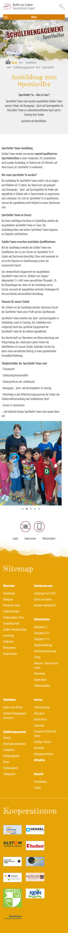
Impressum (30, 538)
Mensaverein (9, 647)
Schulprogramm (43, 585)
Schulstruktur (42, 619)
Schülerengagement (8, 732)
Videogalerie (9, 774)
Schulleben (9, 699)
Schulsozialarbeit (11, 611)
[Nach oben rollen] (60, 925)
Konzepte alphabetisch (45, 605)
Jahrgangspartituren (43, 754)
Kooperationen (10, 653)
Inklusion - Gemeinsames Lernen (46, 665)
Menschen (9, 585)
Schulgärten (9, 750)
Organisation (40, 679)
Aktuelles (39, 760)
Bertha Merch (40, 719)
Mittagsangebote (11, 756)
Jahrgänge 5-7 (41, 627)
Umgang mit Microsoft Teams (45, 733)
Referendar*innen (11, 605)
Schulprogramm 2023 (45, 593)
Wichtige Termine (42, 742)
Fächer (37, 657)
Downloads (39, 748)
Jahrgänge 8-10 (41, 633)
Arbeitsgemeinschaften (14, 744)
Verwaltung (8, 635)
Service (38, 699)
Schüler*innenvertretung (14, 629)
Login (15, 538)
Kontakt (38, 774)
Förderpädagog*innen (13, 617)
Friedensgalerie (10, 768)
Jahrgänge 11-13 (42, 639)
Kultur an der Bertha (12, 707)
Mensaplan (39, 713)
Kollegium (8, 599)
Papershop (39, 725)
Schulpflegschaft (11, 623)
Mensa (6, 762)
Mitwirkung (39, 673)
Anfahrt (37, 787)
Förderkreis (8, 641)
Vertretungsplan (41, 707)
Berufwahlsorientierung (45, 651)
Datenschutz (49, 538)
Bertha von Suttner (43, 599)
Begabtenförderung (43, 645)
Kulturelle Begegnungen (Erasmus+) (14, 715)
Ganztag (7, 737)
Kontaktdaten (40, 781)
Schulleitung (9, 593)
